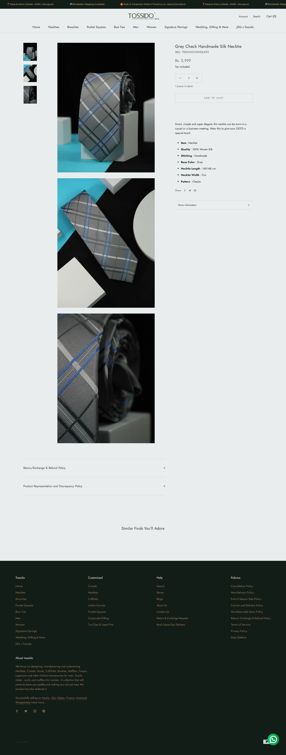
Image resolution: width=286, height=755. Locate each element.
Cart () (271, 16)
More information (187, 205)
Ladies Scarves (96, 605)
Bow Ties (119, 27)
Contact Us (163, 612)
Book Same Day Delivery (171, 625)
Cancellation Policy (242, 586)
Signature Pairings (176, 27)
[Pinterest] (195, 190)
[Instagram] (34, 711)
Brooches (73, 27)
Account (243, 16)
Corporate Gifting (98, 618)
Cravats (92, 586)
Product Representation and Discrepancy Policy (52, 486)
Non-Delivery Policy (242, 592)
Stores (160, 592)
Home (36, 27)
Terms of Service (240, 625)
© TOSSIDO (22, 742)
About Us (162, 605)
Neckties (53, 27)
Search (256, 16)
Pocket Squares (96, 27)
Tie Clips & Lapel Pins (100, 625)
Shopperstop (23, 702)
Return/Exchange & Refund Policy (44, 468)
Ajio (53, 698)
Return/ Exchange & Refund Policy (250, 618)
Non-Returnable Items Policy (247, 612)
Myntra (46, 698)
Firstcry (70, 698)
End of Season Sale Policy (246, 599)
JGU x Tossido (245, 27)
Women (151, 27)
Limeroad (81, 698)
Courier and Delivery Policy (247, 605)
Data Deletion (239, 637)
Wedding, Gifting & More (212, 27)
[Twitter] (190, 190)
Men (136, 27)
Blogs (160, 599)
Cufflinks (93, 599)
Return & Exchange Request (172, 618)
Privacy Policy (239, 631)
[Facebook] (185, 190)
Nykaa (61, 698)
